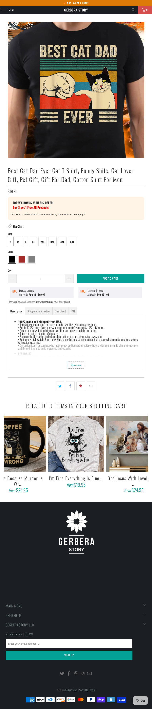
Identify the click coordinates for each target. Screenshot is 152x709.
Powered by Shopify (86, 690)
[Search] (133, 10)
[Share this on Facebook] (70, 386)
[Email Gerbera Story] (90, 673)
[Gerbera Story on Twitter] (62, 673)
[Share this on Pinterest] (80, 386)
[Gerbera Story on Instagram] (83, 673)
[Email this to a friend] (91, 386)
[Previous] (7, 455)
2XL (43, 242)
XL (33, 242)
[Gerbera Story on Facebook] (69, 673)
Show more (76, 365)
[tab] (16, 311)
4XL (62, 242)
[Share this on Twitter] (60, 386)
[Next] (144, 455)
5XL (72, 242)
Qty (9, 270)
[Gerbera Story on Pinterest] (76, 673)
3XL (52, 242)
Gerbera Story (76, 9)
